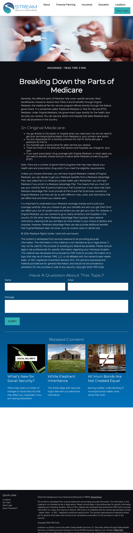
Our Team (7, 502)
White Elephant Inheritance (61, 378)
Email (71, 280)
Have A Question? (10, 508)
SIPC (121, 530)
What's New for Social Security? (21, 378)
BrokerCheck (96, 497)
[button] (46, 4)
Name (8, 280)
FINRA (116, 530)
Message (9, 297)
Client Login (7, 505)
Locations (7, 500)
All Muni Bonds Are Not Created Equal (105, 378)
